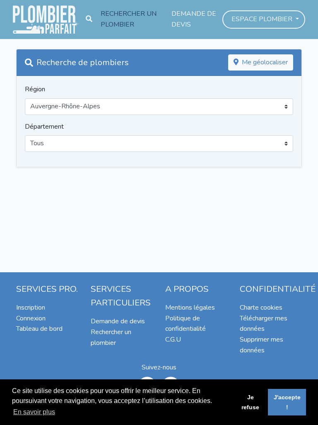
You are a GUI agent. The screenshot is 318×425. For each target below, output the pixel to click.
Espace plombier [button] (262, 19)
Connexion (31, 318)
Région (35, 89)
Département (44, 126)
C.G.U (173, 339)
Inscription (30, 307)
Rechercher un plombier (129, 19)
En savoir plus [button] (34, 411)
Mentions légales (190, 307)
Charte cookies (261, 307)
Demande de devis (193, 19)
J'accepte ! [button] (287, 402)
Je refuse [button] (250, 402)
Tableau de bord (39, 328)
